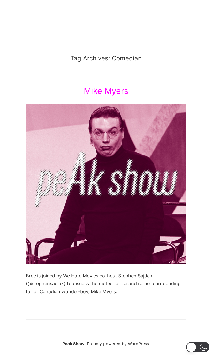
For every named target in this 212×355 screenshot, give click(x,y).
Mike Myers (106, 91)
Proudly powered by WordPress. (118, 343)
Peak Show (73, 343)
